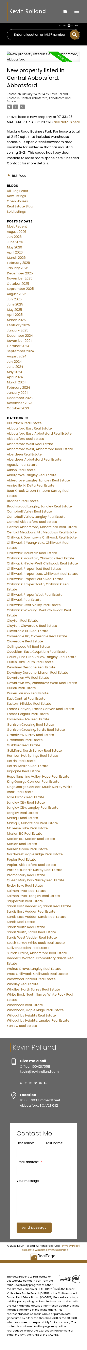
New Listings (16, 196)
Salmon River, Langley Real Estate (33, 896)
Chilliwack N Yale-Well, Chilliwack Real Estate (42, 563)
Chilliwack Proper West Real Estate (35, 594)
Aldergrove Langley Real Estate (31, 475)
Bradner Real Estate (23, 501)
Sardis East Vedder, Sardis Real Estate (36, 916)
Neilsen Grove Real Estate (27, 849)
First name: (25, 1143)
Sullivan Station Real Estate (28, 947)
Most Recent (17, 226)
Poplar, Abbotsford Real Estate (31, 864)
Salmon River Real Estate (26, 890)
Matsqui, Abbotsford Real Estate (32, 823)
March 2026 (16, 257)
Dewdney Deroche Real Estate (31, 667)
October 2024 (18, 346)
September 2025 (20, 288)
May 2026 (14, 247)
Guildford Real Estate (23, 745)
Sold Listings (16, 211)
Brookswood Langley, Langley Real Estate (39, 506)
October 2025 (18, 283)
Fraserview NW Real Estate (28, 719)
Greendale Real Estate (25, 740)
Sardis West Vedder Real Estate (32, 937)
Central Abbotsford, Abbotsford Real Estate (39, 99)
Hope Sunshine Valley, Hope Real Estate (38, 776)
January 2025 (17, 330)
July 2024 (14, 361)
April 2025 (15, 314)
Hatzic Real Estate (21, 761)
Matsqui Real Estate (22, 818)
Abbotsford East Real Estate (29, 428)
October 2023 (18, 408)
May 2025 (14, 309)
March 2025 (16, 320)
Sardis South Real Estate (26, 927)
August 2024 (17, 356)
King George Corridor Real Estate (33, 781)
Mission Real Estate (22, 844)
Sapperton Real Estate (25, 901)
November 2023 (19, 403)
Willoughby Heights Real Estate (31, 1015)
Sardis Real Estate (21, 921)
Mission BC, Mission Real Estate (31, 838)
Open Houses (17, 201)
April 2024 (15, 377)
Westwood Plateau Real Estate (31, 979)
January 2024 (18, 392)
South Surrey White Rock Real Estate (36, 942)
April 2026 (15, 252)
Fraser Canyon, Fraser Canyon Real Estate (40, 709)
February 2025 (18, 325)
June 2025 (15, 304)
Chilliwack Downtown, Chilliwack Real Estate (42, 537)
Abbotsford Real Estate (25, 438)
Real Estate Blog (20, 206)
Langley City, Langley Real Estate (32, 807)
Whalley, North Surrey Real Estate (33, 989)
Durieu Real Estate (21, 688)
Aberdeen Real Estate (24, 454)
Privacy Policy (71, 1245)
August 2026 (16, 231)
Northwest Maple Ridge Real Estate (35, 854)
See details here (67, 122)
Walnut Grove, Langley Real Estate (34, 968)
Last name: (54, 1143)
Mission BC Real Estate (24, 833)
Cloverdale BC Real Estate (27, 631)
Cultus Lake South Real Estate (30, 662)
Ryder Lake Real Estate (25, 885)
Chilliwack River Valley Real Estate (34, 605)
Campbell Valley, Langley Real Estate (36, 516)
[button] (21, 1083)
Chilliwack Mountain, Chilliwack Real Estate (40, 558)
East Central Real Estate (26, 698)
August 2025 (16, 294)
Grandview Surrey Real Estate (30, 735)
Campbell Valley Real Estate (29, 511)
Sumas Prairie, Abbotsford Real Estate (37, 953)
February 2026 (18, 262)
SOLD (77, 25)
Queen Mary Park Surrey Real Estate (35, 880)
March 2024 (16, 382)
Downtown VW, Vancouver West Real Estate (42, 683)
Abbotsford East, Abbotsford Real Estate (39, 433)
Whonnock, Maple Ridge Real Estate (35, 1010)
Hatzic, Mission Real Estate (27, 766)
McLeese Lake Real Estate (27, 828)
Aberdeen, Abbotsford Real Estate (34, 459)
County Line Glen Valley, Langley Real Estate (41, 657)
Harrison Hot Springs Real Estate (32, 755)
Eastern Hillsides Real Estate (29, 703)
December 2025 (20, 273)
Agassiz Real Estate (22, 464)
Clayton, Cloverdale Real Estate (32, 625)
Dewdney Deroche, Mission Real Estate (37, 672)
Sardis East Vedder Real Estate (31, 911)
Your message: (28, 1181)
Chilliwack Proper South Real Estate (35, 579)
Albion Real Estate (21, 470)
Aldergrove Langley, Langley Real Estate (38, 480)
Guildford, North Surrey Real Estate (34, 750)
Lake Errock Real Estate (25, 797)
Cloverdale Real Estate (25, 641)
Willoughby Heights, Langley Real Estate (38, 1020)
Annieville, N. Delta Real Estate (30, 485)
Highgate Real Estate (23, 771)
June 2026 (15, 242)
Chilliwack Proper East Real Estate (34, 568)
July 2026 (14, 236)
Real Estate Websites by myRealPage (44, 1250)
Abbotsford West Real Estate (30, 444)
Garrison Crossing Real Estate (30, 724)
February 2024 (18, 387)
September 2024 (20, 351)
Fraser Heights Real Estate (28, 714)
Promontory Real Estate (26, 875)
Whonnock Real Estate (25, 1005)
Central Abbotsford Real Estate (32, 521)
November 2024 (20, 340)
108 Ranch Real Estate (24, 423)
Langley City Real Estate (26, 802)
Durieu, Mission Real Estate (28, 693)
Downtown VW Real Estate (28, 677)
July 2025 (14, 299)
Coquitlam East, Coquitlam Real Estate (37, 651)
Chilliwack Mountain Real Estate (32, 553)
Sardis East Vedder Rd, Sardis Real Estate (39, 906)
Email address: (28, 1162)
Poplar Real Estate (21, 859)
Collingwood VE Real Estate (28, 646)
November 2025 (19, 278)
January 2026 (17, 268)
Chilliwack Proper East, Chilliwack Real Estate (42, 573)
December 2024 (20, 335)
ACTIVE (62, 25)
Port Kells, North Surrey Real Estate (34, 870)
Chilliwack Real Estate (24, 599)
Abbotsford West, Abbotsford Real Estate (40, 449)
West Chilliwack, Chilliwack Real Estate (37, 973)
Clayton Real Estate (22, 620)
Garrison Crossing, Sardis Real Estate (36, 729)
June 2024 (15, 366)
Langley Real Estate (22, 812)
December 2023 (20, 398)
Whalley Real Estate (22, 984)
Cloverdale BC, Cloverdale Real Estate (37, 636)
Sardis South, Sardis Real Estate (31, 932)
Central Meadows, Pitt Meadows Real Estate (42, 532)
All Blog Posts (17, 191)
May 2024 (14, 372)
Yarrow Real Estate (22, 1025)
